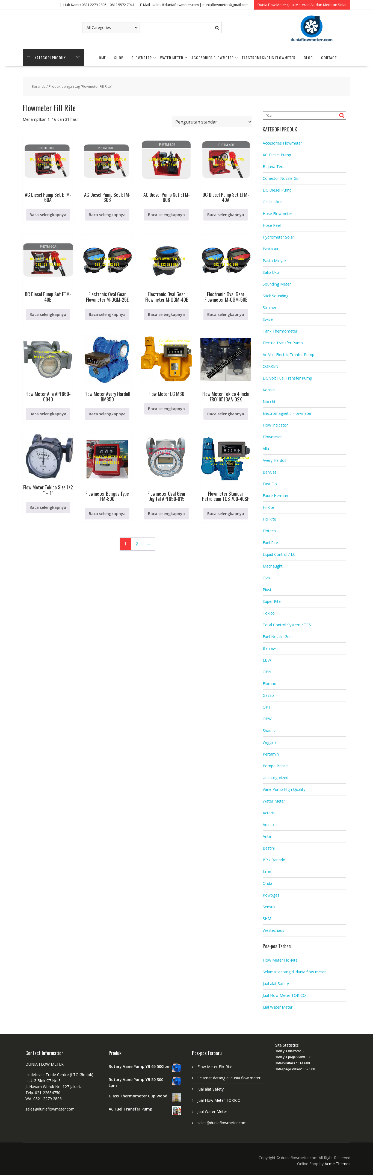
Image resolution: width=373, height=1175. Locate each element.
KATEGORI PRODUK (50, 57)
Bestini (269, 848)
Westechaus (273, 930)
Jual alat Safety (276, 983)
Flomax (269, 683)
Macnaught (273, 566)
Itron (267, 871)
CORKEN (270, 366)
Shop (118, 57)
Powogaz (271, 895)
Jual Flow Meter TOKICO (284, 995)
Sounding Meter (277, 284)
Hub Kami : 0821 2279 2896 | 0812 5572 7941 (98, 4)
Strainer (269, 307)
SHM (267, 918)
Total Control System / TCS (287, 624)
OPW (267, 718)
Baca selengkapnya (47, 214)
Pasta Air (271, 248)
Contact (329, 57)
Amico (268, 824)
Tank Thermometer (280, 331)
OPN (267, 671)
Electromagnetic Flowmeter (268, 57)
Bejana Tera (274, 166)
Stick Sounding (275, 295)
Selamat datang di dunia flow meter (294, 971)
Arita (267, 836)
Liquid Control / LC (279, 554)
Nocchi (269, 401)
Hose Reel (272, 225)
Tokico (269, 613)
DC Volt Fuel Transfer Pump (287, 378)
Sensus (269, 906)
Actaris (269, 812)
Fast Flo (270, 483)
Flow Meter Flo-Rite (280, 960)
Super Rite (272, 601)
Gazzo (268, 695)
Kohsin (269, 389)
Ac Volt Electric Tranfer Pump (288, 354)
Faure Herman (275, 495)
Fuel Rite (270, 542)
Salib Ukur (271, 272)
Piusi (267, 589)
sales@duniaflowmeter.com (222, 1122)
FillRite (268, 507)
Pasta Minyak (274, 260)
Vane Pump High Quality (284, 789)
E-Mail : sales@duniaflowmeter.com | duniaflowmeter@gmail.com (194, 4)
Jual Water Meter (277, 1007)
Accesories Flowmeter (212, 57)
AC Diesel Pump (277, 154)
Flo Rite (269, 519)
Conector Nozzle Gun (282, 178)
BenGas (270, 472)
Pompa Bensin (276, 765)
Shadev (269, 730)
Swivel (268, 319)
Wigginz (269, 742)
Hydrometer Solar (278, 237)
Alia (266, 448)
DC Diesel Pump (277, 190)
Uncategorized (275, 777)
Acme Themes (337, 1163)
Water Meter (171, 57)
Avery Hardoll (274, 460)
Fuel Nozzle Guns (278, 636)
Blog (308, 57)
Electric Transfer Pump (283, 342)
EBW (267, 660)
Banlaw (269, 648)
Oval (267, 577)
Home (101, 57)
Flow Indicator (275, 425)
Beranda (39, 86)
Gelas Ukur (272, 201)
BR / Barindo (274, 859)
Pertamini (271, 754)
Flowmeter (142, 57)
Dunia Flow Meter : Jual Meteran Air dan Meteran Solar (302, 4)
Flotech (269, 530)
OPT (267, 707)
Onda (267, 883)
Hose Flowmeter (277, 213)
